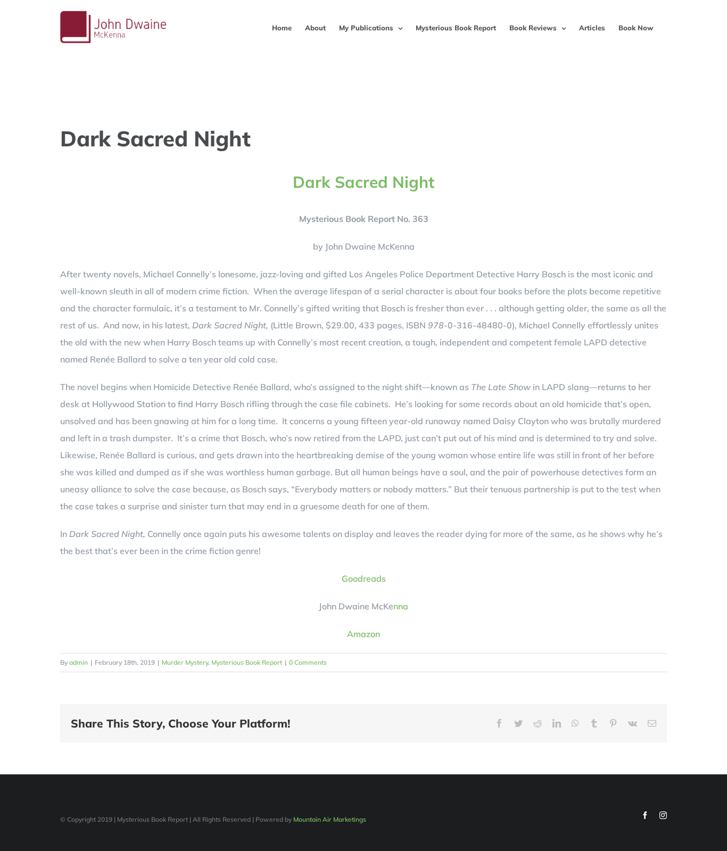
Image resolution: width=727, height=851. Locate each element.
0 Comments (308, 662)
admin (78, 662)
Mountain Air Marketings (329, 819)
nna (400, 606)
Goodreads (364, 578)
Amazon (363, 634)
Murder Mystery (185, 662)
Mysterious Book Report (246, 662)
